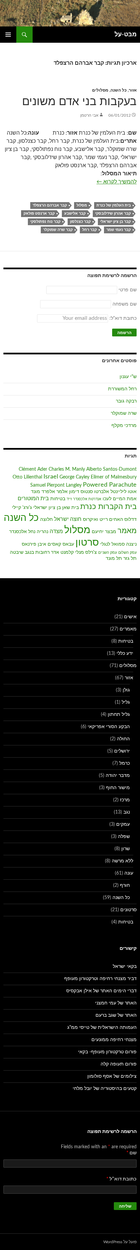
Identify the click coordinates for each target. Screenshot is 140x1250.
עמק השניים (107, 552)
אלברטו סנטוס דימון (89, 491)
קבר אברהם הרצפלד (50, 205)
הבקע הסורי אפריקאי (109, 726)
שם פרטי (128, 290)
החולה (123, 739)
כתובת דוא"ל (121, 1179)
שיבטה (16, 552)
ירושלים (122, 751)
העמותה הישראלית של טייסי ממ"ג (102, 1027)
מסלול (81, 205)
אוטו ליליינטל (123, 491)
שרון (125, 848)
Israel (50, 476)
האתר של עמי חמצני (116, 1003)
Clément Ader (33, 469)
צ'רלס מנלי (86, 552)
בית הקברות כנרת (108, 506)
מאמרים (128, 629)
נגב (126, 812)
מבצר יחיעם (104, 531)
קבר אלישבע (75, 213)
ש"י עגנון (128, 376)
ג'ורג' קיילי (22, 507)
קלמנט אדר (62, 552)
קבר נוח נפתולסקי (45, 221)
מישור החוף (118, 787)
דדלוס (130, 519)
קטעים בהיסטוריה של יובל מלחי (105, 1088)
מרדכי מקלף (124, 425)
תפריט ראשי (8, 34)
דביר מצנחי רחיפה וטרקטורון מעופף (100, 978)
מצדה (56, 531)
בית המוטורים (33, 498)
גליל (126, 702)
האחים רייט (111, 519)
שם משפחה (124, 304)
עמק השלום (127, 552)
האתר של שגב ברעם (116, 1015)
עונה (128, 873)
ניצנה (131, 544)
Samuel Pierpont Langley (56, 485)
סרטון (87, 543)
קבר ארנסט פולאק (39, 213)
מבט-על (126, 35)
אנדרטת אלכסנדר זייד (84, 499)
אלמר (62, 491)
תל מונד (114, 558)
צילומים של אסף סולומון (112, 1076)
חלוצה (46, 519)
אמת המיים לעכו (120, 498)
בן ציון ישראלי (47, 507)
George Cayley (74, 477)
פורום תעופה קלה (119, 1064)
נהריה (42, 531)
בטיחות (57, 498)
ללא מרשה (122, 861)
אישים (130, 616)
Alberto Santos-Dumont (111, 469)
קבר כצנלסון (80, 221)
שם (131, 1153)
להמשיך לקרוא (117, 181)
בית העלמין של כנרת (114, 205)
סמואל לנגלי (112, 544)
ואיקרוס (90, 519)
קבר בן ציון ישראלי (115, 221)
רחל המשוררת (122, 389)
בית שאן (70, 507)
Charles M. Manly (67, 469)
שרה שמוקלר (124, 413)
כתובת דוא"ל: (122, 318)
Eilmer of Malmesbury (114, 477)
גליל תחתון (119, 714)
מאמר (127, 530)
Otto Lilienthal (27, 477)
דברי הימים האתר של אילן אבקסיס (101, 991)
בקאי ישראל (125, 966)
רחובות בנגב (37, 552)
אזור (133, 90)
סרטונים (128, 909)
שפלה (124, 836)
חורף (125, 885)
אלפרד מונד (43, 491)
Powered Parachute (110, 485)
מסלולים (100, 90)
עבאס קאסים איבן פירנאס (48, 544)
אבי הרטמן (89, 115)
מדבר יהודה (118, 775)
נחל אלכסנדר (22, 531)
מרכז (125, 800)
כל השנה (118, 90)
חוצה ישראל (68, 519)
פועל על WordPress (120, 1242)
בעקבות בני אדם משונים (79, 101)
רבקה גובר (126, 401)
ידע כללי (125, 653)
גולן (126, 690)
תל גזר (130, 558)
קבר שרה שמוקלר (58, 230)
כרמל (124, 763)
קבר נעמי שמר (118, 230)
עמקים (123, 824)
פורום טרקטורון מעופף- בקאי (107, 1052)
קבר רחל (89, 230)
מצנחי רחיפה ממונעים (114, 1039)
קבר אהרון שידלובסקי (113, 213)
